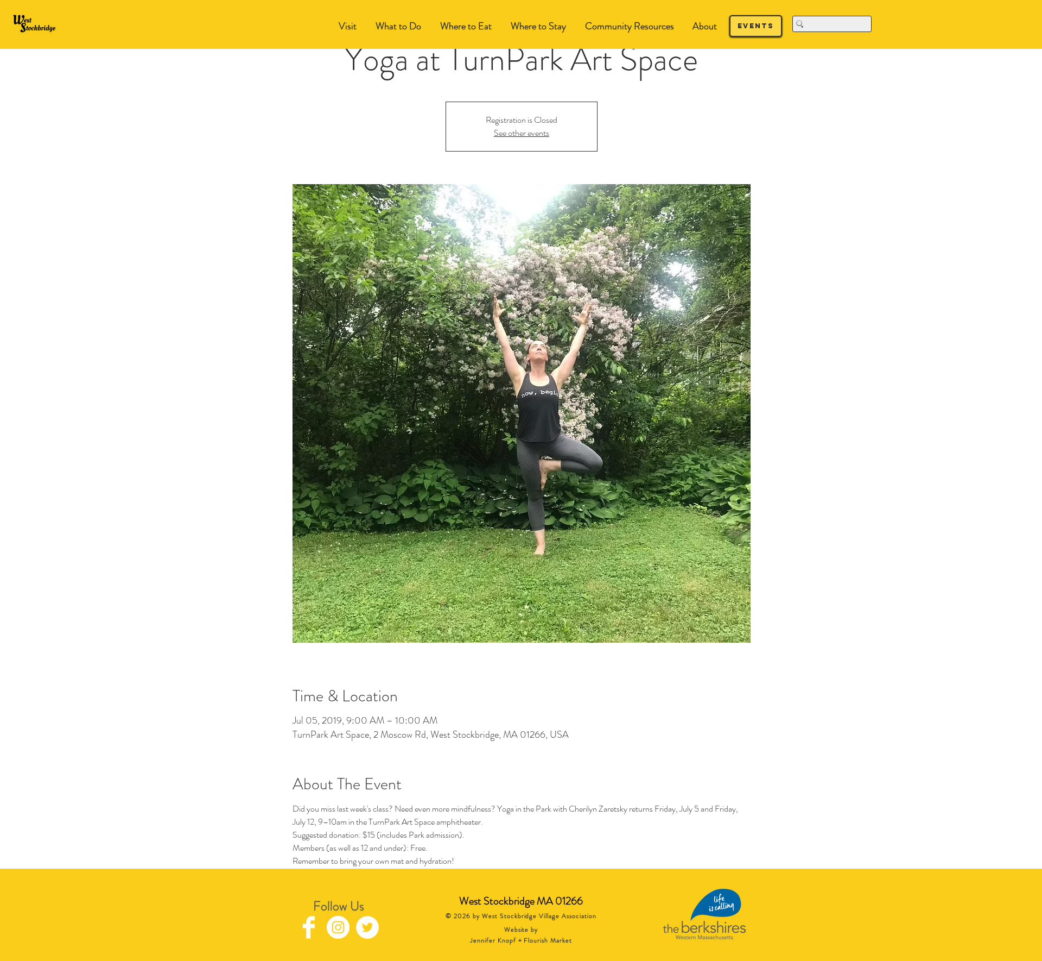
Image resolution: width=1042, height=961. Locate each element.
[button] (398, 26)
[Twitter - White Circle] (367, 927)
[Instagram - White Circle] (338, 927)
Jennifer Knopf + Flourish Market (521, 940)
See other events (521, 133)
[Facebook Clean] (308, 927)
